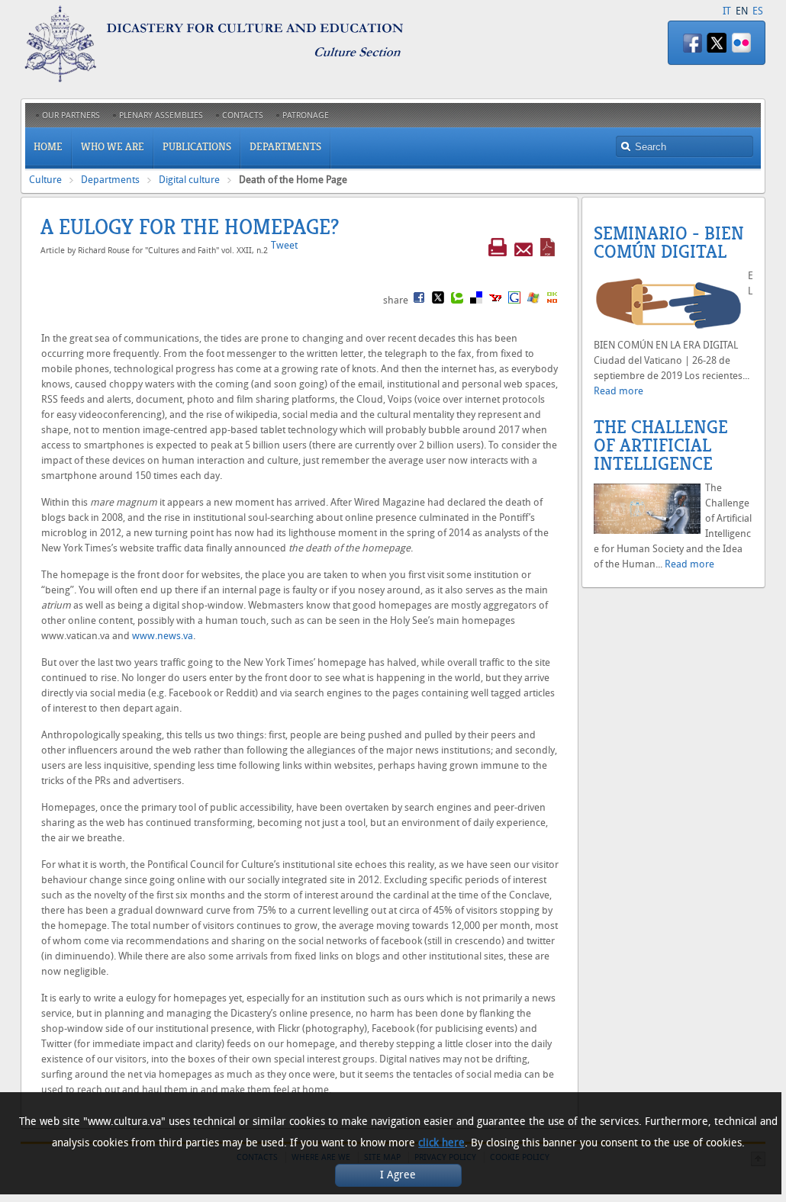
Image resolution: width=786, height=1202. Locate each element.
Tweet (284, 245)
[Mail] (523, 249)
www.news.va (162, 635)
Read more (618, 391)
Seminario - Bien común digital (669, 242)
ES (757, 11)
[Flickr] (741, 43)
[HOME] (234, 79)
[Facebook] (692, 43)
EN (742, 11)
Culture (45, 179)
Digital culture (189, 179)
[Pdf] (547, 249)
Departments (110, 179)
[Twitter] (716, 43)
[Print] (497, 249)
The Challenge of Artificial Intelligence (661, 445)
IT (727, 11)
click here (441, 1142)
